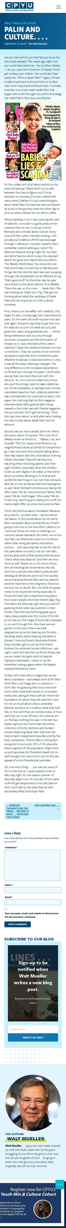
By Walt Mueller (38, 43)
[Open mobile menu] (58, 7)
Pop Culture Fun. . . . (47, 805)
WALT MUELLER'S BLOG (20, 23)
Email (9, 897)
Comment (11, 847)
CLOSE (60, 1184)
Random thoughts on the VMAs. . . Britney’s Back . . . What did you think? (17, 811)
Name (9, 885)
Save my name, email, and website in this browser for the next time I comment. (32, 915)
